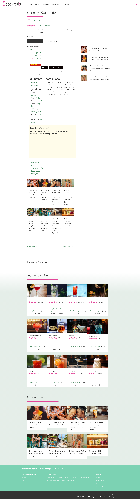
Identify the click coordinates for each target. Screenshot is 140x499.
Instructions (37, 58)
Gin (23, 480)
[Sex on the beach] (77, 300)
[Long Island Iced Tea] (98, 300)
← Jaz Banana (32, 246)
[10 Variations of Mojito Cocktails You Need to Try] (68, 218)
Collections (45, 4)
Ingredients (37, 56)
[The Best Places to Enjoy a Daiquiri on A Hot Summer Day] (33, 220)
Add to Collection (53, 41)
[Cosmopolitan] (37, 300)
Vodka (38, 98)
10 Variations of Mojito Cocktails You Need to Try (61, 480)
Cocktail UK (37, 20)
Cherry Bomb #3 (36, 50)
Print (45, 67)
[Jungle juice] (57, 371)
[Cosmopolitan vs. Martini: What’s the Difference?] (33, 189)
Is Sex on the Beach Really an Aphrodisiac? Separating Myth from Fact (68, 477)
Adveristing (99, 477)
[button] (28, 26)
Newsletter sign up (29, 469)
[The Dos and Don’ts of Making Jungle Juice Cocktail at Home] (45, 192)
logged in (39, 266)
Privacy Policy (112, 494)
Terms (105, 494)
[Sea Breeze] (37, 371)
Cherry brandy (37, 101)
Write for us (58, 469)
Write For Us (100, 480)
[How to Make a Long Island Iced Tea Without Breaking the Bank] (45, 220)
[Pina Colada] (98, 371)
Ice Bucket (34, 85)
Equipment (37, 53)
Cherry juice (36, 109)
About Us (55, 4)
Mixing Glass (35, 82)
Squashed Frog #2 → (70, 246)
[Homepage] (13, 3)
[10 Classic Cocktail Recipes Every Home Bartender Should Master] (68, 193)
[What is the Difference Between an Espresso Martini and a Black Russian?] (56, 222)
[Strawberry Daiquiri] (37, 335)
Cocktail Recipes (34, 4)
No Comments (45, 26)
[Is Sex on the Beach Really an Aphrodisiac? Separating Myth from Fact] (56, 193)
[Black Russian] (57, 335)
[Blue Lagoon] (98, 335)
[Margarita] (77, 335)
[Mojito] (57, 300)
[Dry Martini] (77, 371)
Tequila (24, 483)
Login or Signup (65, 4)
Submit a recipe (45, 469)
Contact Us (99, 486)
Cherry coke (36, 112)
